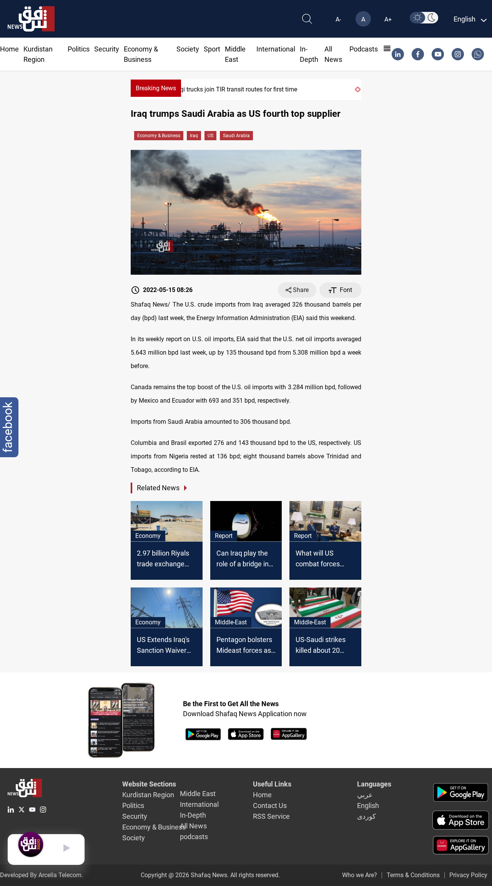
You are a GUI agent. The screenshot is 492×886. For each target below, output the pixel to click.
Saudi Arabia (236, 135)
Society (187, 49)
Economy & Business (158, 135)
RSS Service (271, 816)
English (368, 805)
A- (338, 19)
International (275, 49)
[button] (356, 89)
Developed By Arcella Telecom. (41, 875)
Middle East (198, 794)
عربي (365, 795)
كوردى (366, 816)
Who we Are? (359, 875)
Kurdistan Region (148, 795)
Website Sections (149, 784)
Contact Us (270, 805)
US (210, 135)
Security (106, 49)
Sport (212, 49)
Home (9, 49)
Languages (374, 784)
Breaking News (156, 88)
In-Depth (193, 815)
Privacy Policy (468, 875)
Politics (79, 49)
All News (193, 826)
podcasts (363, 49)
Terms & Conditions (413, 875)
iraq (194, 135)
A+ (388, 19)
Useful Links (272, 784)
